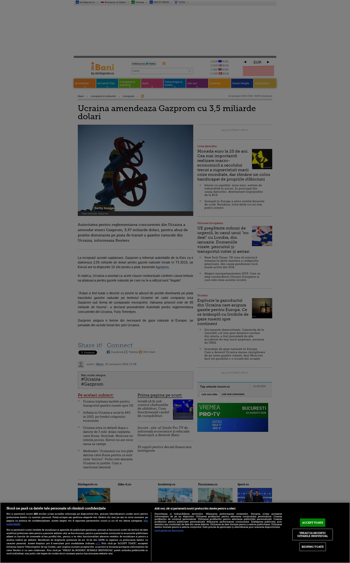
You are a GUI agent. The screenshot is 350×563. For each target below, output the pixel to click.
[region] (175, 532)
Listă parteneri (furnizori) (169, 530)
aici (97, 543)
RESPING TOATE (313, 546)
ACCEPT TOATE (312, 522)
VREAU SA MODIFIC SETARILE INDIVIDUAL (312, 534)
